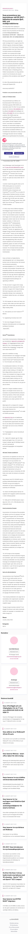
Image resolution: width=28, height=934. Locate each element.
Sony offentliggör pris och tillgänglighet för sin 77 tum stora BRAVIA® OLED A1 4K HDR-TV (13, 709)
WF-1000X (10, 113)
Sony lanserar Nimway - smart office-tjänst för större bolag (13, 755)
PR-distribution (14, 925)
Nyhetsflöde (14, 931)
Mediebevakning (14, 923)
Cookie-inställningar (14, 156)
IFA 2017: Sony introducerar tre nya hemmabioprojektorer (13, 848)
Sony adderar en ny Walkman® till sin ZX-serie (14, 733)
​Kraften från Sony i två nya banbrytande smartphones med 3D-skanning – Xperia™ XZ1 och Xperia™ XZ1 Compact (14, 876)
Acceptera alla (19, 153)
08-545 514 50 (14, 689)
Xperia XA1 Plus (9, 417)
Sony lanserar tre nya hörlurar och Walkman (13, 828)
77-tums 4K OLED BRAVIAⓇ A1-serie (14, 167)
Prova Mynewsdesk (14, 927)
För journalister (14, 929)
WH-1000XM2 (17, 109)
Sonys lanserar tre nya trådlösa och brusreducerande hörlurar (14, 778)
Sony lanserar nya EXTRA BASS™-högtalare (12, 900)
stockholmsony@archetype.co (14, 687)
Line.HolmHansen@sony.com (14, 656)
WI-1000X (11, 111)
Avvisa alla (8, 153)
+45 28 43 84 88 (14, 658)
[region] (14, 148)
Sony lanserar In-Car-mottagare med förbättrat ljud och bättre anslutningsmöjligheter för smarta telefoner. (14, 803)
